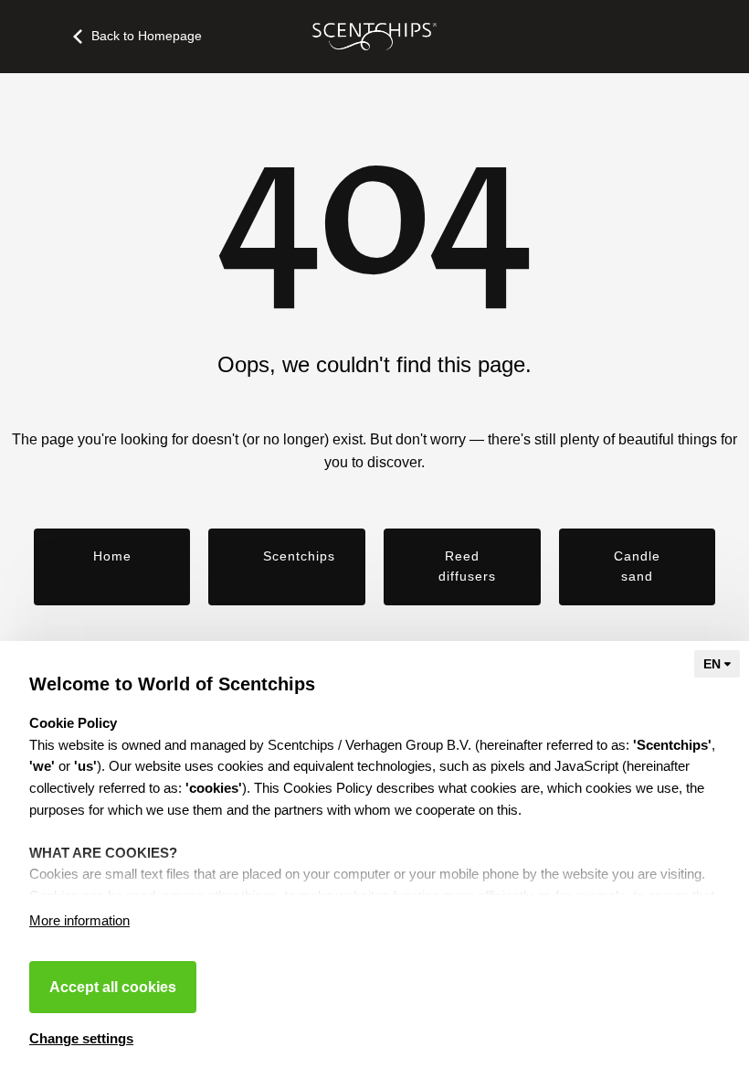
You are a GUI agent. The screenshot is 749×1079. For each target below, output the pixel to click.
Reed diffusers (467, 566)
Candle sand (637, 566)
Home (112, 556)
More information (79, 920)
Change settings (81, 1038)
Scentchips (299, 556)
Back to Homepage (146, 35)
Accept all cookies (112, 987)
